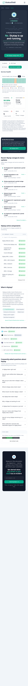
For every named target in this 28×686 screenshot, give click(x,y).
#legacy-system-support (9, 314)
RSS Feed (13, 63)
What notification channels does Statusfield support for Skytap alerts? (11, 424)
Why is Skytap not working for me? (11, 401)
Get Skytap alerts (14, 148)
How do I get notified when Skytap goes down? (12, 375)
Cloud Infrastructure (9, 309)
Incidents (4, 63)
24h (19, 76)
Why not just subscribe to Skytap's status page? (13, 381)
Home (2, 8)
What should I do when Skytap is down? (12, 391)
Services (7, 8)
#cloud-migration (20, 309)
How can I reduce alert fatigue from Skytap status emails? (11, 411)
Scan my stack (13, 481)
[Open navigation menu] (25, 2)
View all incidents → (22, 220)
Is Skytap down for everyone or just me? (12, 406)
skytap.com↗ (9, 23)
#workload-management (9, 317)
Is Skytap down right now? (9, 369)
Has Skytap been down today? (10, 396)
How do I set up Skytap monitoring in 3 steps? (12, 418)
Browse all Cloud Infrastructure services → (16, 353)
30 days (23, 76)
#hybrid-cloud (21, 312)
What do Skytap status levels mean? (11, 387)
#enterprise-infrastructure (9, 312)
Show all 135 (21, 280)
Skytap (12, 8)
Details (22, 174)
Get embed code (14, 441)
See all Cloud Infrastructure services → (15, 320)
